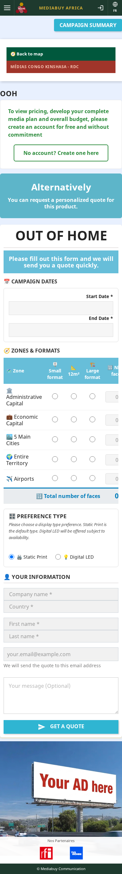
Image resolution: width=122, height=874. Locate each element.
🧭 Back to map (26, 54)
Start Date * (99, 296)
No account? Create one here (61, 153)
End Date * (101, 318)
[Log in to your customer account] (100, 8)
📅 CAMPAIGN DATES (30, 281)
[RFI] (46, 853)
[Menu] (7, 8)
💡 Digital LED (78, 557)
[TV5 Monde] (76, 853)
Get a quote (61, 727)
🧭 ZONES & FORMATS (32, 350)
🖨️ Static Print (32, 557)
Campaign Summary (88, 25)
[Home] (21, 8)
